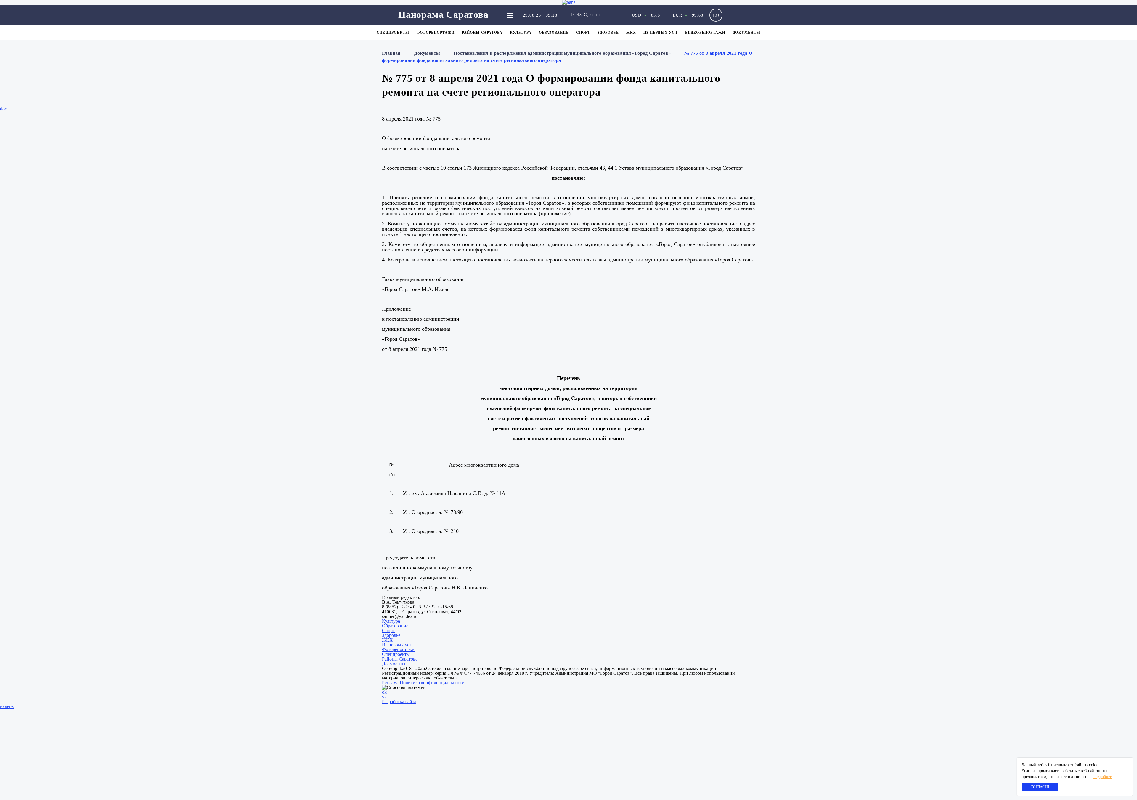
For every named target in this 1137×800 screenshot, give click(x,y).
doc (3, 108)
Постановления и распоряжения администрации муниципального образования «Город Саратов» (562, 53)
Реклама (390, 682)
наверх (7, 706)
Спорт (583, 32)
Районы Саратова (482, 32)
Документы (746, 32)
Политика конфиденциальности (432, 682)
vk (384, 696)
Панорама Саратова (443, 14)
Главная (391, 53)
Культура (520, 32)
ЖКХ (631, 32)
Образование (554, 32)
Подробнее (1102, 777)
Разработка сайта (399, 701)
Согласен (1040, 787)
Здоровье (608, 32)
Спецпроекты (393, 32)
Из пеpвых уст (660, 32)
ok (384, 692)
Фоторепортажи (436, 32)
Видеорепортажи (705, 32)
